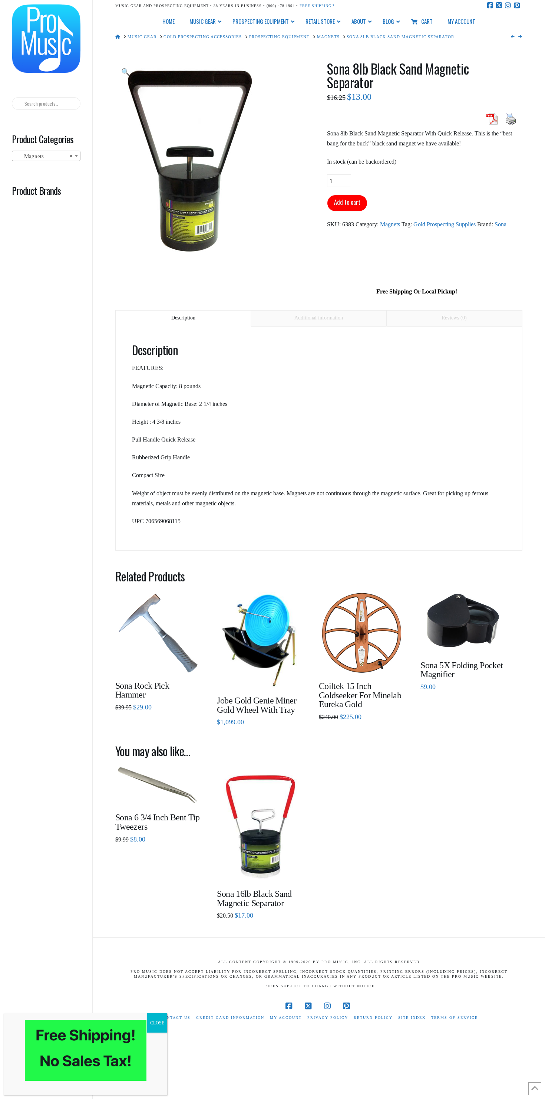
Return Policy (373, 1018)
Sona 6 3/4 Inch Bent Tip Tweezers (157, 822)
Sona (500, 224)
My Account (286, 1018)
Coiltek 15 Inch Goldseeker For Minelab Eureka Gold (360, 695)
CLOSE (157, 1023)
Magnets (390, 224)
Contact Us (175, 1018)
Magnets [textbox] (43, 156)
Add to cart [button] (161, 662)
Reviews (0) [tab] (454, 318)
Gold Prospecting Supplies (444, 224)
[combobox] (46, 156)
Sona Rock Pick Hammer (142, 690)
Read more (259, 676)
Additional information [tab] (318, 318)
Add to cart (347, 202)
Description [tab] (183, 318)
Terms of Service (454, 1018)
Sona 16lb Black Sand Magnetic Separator (254, 898)
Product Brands (36, 190)
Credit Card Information (230, 1018)
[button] (125, 72)
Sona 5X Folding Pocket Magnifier (461, 669)
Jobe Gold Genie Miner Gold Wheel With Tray (256, 705)
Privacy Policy (327, 1018)
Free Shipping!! (317, 6)
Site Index (412, 1018)
